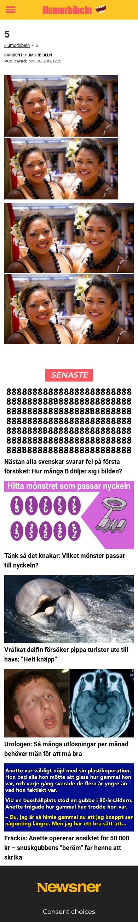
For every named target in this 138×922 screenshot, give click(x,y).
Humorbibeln (17, 45)
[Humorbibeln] (69, 10)
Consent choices (69, 912)
